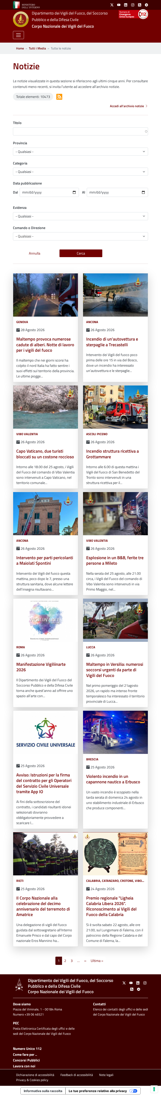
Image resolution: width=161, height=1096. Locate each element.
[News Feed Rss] (59, 97)
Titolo (17, 122)
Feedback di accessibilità (76, 1074)
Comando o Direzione (29, 227)
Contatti (99, 1004)
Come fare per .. (25, 1054)
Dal (15, 192)
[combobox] (80, 236)
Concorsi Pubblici (26, 1060)
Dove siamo (22, 1004)
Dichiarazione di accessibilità (35, 1074)
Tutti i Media (37, 48)
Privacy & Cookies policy (32, 1080)
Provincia (20, 143)
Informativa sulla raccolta (43, 1091)
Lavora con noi (24, 1066)
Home (20, 48)
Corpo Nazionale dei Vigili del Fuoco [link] (63, 26)
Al (83, 192)
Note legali (106, 1074)
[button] (18, 35)
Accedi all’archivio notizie (127, 106)
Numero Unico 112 (27, 1048)
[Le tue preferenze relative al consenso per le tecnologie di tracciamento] (154, 1089)
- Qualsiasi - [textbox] (25, 236)
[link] (26, 4)
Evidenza (20, 207)
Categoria (20, 163)
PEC (16, 1023)
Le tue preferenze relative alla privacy (98, 1091)
